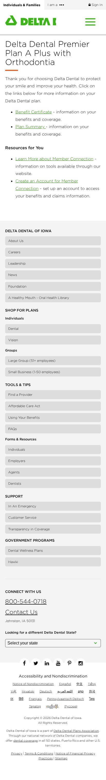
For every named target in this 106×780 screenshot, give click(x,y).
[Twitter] (36, 663)
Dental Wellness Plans (25, 550)
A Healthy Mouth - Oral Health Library (38, 298)
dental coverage (25, 740)
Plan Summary (30, 126)
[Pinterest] (69, 663)
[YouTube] (58, 663)
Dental (13, 328)
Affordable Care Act (24, 406)
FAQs (12, 429)
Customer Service (22, 517)
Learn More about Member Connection (54, 158)
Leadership (16, 263)
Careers (14, 252)
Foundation (17, 286)
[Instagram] (81, 663)
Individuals (16, 449)
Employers (16, 461)
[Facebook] (24, 663)
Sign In (97, 5)
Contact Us (21, 612)
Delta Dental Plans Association (76, 731)
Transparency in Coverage (29, 529)
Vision (13, 340)
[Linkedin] (47, 663)
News (12, 275)
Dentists (14, 483)
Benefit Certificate (33, 111)
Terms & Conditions (39, 753)
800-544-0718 (26, 601)
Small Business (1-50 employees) (34, 372)
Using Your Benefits (24, 417)
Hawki (13, 562)
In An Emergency (22, 506)
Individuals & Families (21, 5)
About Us (15, 241)
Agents (14, 472)
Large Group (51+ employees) (32, 360)
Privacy (16, 753)
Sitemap (61, 758)
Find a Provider (20, 394)
